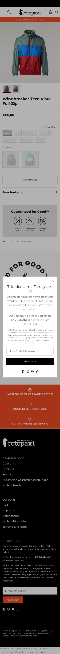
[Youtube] (32, 371)
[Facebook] (23, 371)
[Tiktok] (37, 371)
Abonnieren (30, 361)
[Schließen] (52, 280)
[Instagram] (28, 371)
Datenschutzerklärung (17, 335)
